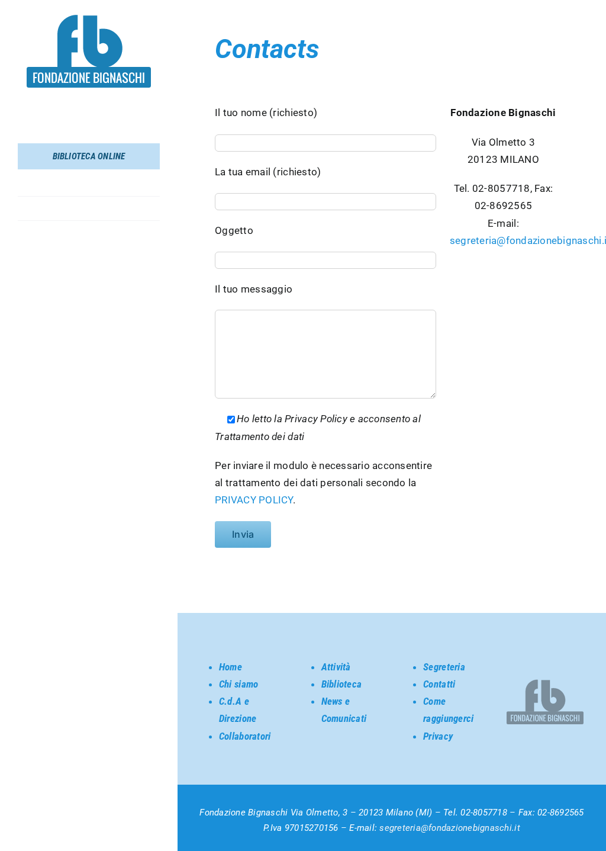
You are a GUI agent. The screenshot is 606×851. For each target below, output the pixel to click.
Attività (336, 667)
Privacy (438, 736)
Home (230, 667)
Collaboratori (244, 736)
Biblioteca (341, 684)
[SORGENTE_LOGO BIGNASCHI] (89, 19)
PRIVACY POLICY (254, 500)
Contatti (439, 684)
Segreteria (444, 667)
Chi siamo (238, 684)
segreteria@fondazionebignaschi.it (449, 828)
